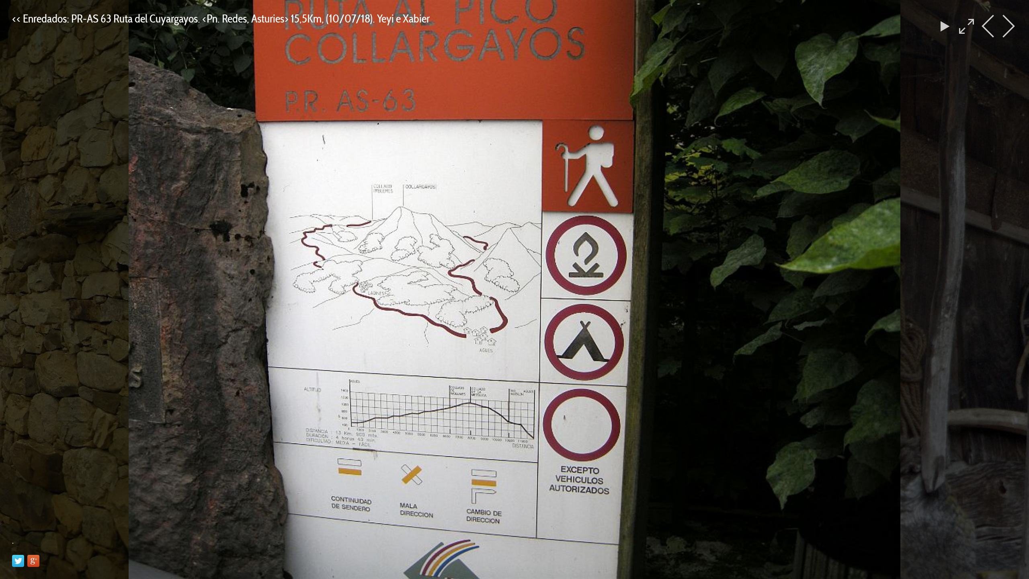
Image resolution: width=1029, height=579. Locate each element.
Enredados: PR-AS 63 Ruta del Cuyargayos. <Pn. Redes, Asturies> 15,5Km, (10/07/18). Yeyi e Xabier (226, 18)
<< (17, 18)
